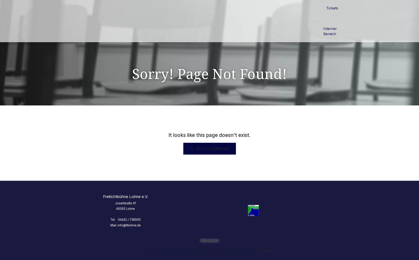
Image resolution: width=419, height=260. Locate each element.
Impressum (210, 240)
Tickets (332, 8)
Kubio (267, 250)
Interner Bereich (330, 31)
